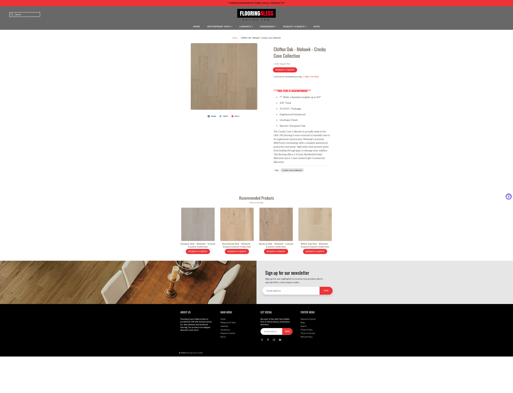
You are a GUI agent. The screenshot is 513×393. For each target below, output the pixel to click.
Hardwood (267, 26)
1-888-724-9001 (311, 76)
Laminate (245, 26)
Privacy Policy (306, 330)
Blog (303, 322)
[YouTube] (280, 340)
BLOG (317, 26)
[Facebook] (262, 340)
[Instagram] (274, 340)
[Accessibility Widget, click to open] (509, 196)
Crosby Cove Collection (292, 170)
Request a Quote (294, 26)
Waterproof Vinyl (219, 26)
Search (303, 326)
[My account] (502, 11)
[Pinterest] (268, 340)
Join (326, 290)
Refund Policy (306, 337)
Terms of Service (308, 333)
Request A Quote (308, 319)
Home (196, 26)
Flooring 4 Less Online (194, 353)
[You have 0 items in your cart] (508, 11)
